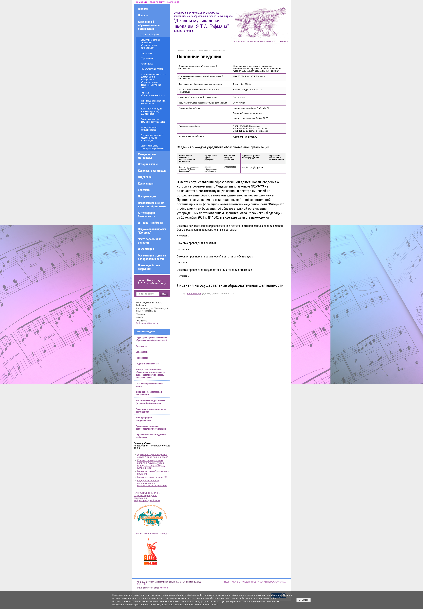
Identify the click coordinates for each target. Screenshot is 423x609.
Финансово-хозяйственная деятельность (153, 102)
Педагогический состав (152, 69)
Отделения (145, 177)
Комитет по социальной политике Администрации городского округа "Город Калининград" (151, 464)
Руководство (147, 63)
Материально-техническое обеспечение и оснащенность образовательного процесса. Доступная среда (153, 81)
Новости (143, 15)
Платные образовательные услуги (153, 94)
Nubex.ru (164, 588)
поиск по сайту (157, 2)
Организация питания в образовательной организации (152, 138)
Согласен (303, 600)
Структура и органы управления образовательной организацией (150, 44)
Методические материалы (147, 155)
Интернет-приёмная (150, 222)
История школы (148, 164)
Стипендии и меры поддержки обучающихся (153, 120)
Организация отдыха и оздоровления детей (152, 257)
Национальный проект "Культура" (152, 230)
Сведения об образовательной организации (149, 25)
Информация (146, 249)
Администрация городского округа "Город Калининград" (152, 455)
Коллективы (146, 183)
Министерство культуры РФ (152, 477)
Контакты (144, 190)
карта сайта (173, 2)
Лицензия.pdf (194, 293)
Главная (143, 9)
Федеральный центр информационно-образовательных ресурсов (152, 483)
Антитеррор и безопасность (146, 214)
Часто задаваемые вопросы (149, 240)
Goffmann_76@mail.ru (147, 323)
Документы (146, 53)
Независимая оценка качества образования (152, 204)
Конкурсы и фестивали (152, 170)
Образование (147, 58)
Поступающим (147, 196)
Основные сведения (150, 34)
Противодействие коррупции (149, 267)
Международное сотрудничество (149, 128)
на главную (141, 2)
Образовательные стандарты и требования (153, 147)
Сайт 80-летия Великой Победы (151, 533)
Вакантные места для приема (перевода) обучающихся (151, 111)
